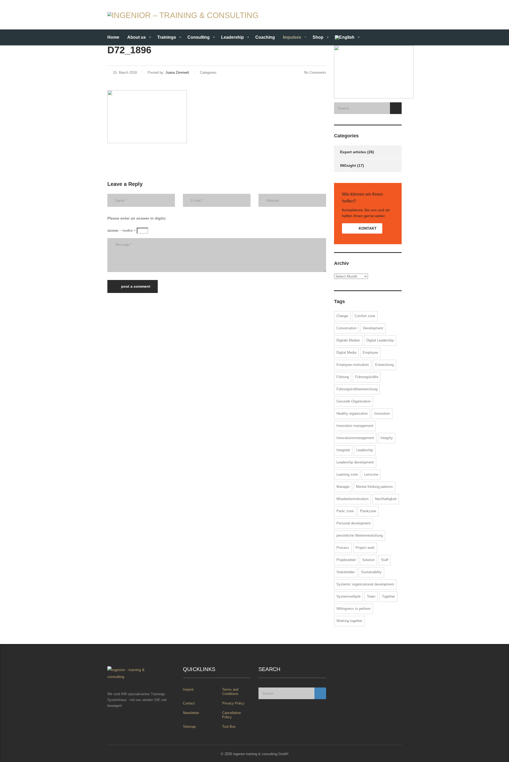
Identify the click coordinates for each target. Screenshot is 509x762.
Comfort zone (364, 316)
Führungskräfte (366, 377)
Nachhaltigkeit (386, 499)
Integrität (343, 450)
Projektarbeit (346, 560)
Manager (343, 487)
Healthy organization (352, 413)
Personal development (353, 523)
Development (373, 328)
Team (371, 596)
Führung (342, 377)
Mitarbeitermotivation (352, 499)
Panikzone (368, 511)
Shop (318, 37)
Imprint (188, 689)
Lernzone (371, 474)
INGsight (348, 165)
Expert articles (353, 152)
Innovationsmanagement (355, 438)
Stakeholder (345, 572)
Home (113, 37)
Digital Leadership (380, 340)
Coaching (265, 37)
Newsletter (191, 713)
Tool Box (229, 727)
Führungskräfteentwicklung (357, 389)
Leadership (232, 37)
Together (388, 596)
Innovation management (354, 426)
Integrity (386, 438)
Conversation (346, 328)
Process (342, 548)
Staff (384, 560)
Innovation (382, 413)
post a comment (135, 286)
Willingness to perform (353, 609)
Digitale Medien (348, 340)
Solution (368, 560)
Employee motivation (352, 365)
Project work (365, 548)
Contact (189, 703)
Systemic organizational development (365, 584)
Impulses (292, 37)
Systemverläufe (348, 596)
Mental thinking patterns (374, 487)
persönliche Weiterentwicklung (359, 535)
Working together (349, 621)
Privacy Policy (233, 703)
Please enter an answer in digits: (136, 218)
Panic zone (345, 511)
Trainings (166, 37)
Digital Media (346, 352)
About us (136, 37)
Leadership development (355, 462)
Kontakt (367, 228)
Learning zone (347, 474)
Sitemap (189, 727)
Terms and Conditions (230, 691)
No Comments (315, 73)
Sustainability (371, 572)
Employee (370, 352)
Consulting (198, 37)
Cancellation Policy (231, 715)
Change (342, 316)
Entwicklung (384, 365)
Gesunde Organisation (353, 401)
